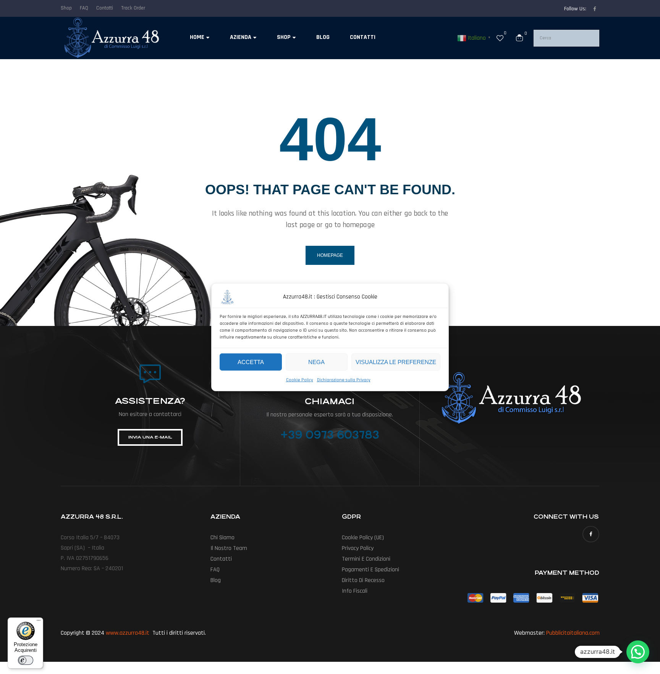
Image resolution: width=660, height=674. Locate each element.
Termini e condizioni (366, 559)
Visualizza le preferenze (396, 361)
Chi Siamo (222, 538)
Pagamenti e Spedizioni (370, 570)
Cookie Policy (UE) (363, 538)
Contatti (221, 559)
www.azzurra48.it (127, 633)
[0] (500, 38)
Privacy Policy (358, 548)
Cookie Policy (299, 380)
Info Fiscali (354, 591)
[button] (637, 651)
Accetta (251, 361)
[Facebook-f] (594, 8)
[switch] (25, 660)
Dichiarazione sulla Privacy (343, 380)
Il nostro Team (228, 548)
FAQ (215, 570)
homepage (330, 255)
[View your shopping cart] (519, 37)
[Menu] (38, 622)
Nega (316, 361)
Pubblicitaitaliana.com (573, 633)
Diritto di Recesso (363, 580)
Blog (215, 580)
